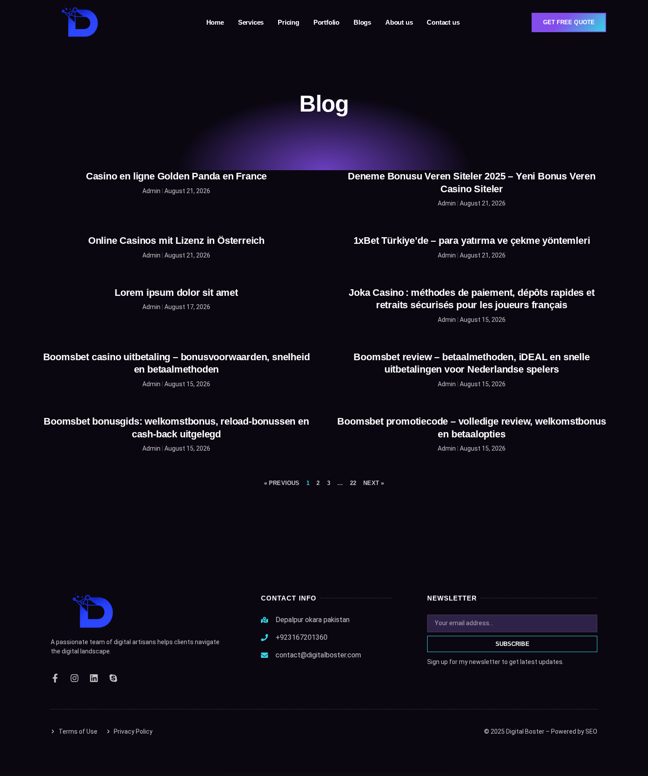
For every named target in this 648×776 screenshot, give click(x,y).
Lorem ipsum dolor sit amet (176, 292)
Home (215, 22)
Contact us (443, 22)
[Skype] (113, 678)
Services (251, 22)
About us (399, 22)
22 (353, 483)
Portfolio (326, 22)
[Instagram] (74, 678)
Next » (373, 483)
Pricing (288, 22)
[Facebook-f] (55, 678)
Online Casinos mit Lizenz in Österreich (176, 240)
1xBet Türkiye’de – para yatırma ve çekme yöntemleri (472, 240)
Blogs (362, 22)
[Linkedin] (93, 678)
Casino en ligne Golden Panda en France (176, 176)
